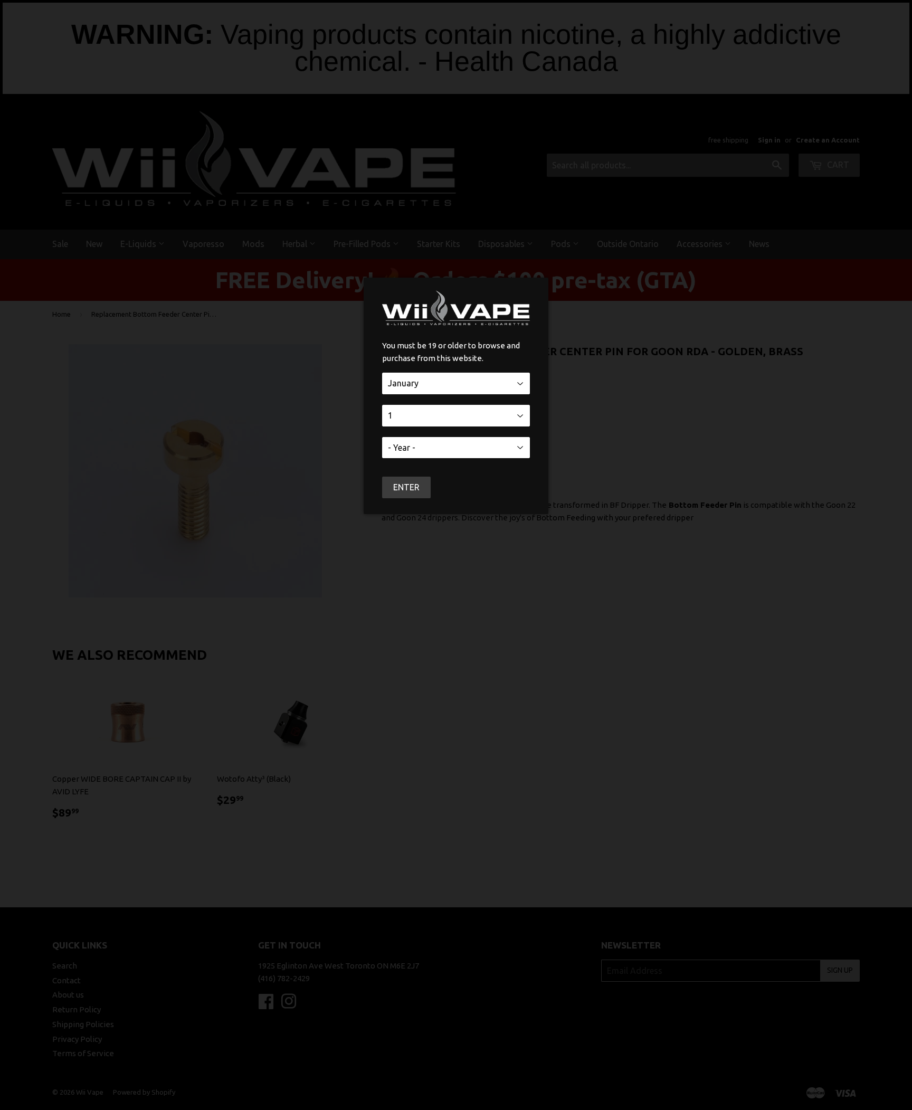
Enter (406, 487)
